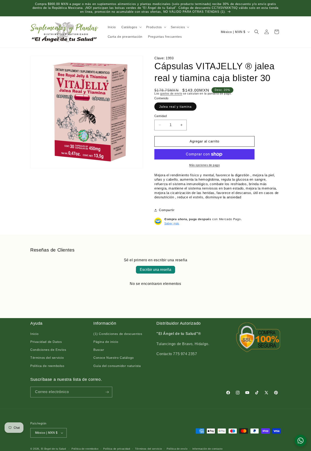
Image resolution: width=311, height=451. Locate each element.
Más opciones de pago (204, 165)
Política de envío (177, 448)
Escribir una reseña (155, 270)
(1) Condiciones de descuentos (117, 334)
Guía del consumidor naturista (117, 366)
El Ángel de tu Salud (53, 448)
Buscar (98, 350)
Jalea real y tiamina (175, 106)
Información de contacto (207, 448)
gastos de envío (171, 93)
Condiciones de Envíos (48, 350)
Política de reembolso (47, 366)
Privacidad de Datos (46, 342)
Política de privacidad (116, 448)
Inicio (34, 334)
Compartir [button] (166, 210)
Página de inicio (105, 342)
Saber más (171, 223)
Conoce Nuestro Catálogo (113, 358)
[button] (131, 27)
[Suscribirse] (107, 392)
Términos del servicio (47, 358)
